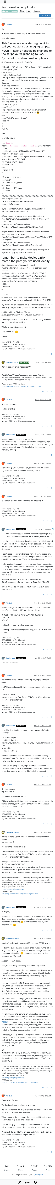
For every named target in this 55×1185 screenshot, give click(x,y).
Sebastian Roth (12, 362)
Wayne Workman (12, 832)
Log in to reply (45, 15)
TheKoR (9, 24)
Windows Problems (10, 11)
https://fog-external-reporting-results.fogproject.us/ (20, 894)
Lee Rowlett (10, 435)
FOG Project (38, 1175)
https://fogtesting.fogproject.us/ (13, 889)
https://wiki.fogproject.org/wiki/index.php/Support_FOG (21, 386)
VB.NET (5, 1022)
